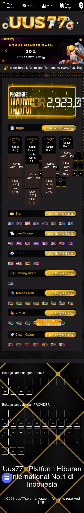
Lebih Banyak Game (60, 214)
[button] (6, 50)
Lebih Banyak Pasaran (59, 128)
